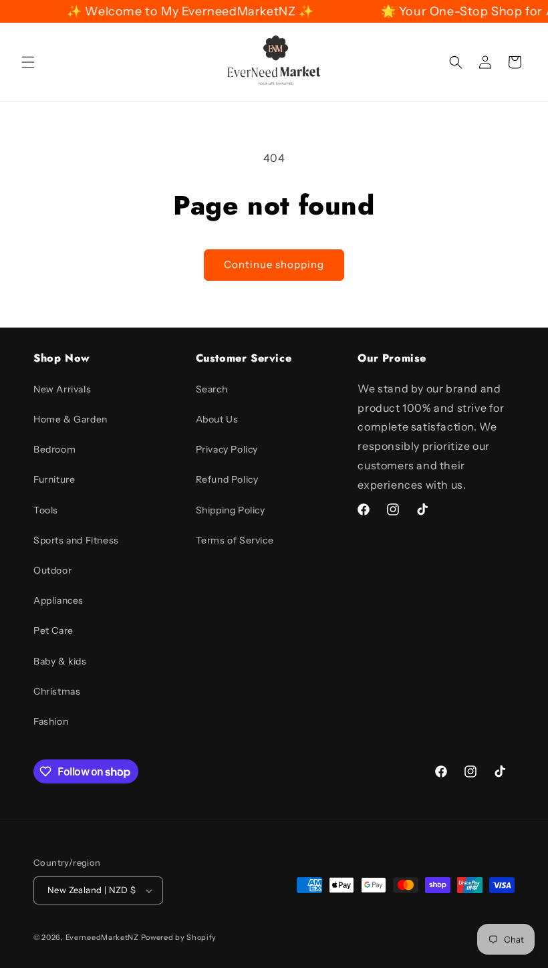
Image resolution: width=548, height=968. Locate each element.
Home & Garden (70, 419)
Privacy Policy (227, 449)
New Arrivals (62, 389)
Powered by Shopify (179, 937)
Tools (45, 510)
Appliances (58, 600)
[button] (28, 62)
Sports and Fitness (76, 540)
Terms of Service (235, 540)
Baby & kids (60, 661)
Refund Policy (227, 479)
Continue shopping (274, 264)
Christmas (56, 691)
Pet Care (53, 630)
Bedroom (54, 449)
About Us (217, 419)
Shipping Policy (230, 510)
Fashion (50, 721)
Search (212, 389)
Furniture (54, 479)
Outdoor (52, 570)
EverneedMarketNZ (102, 937)
